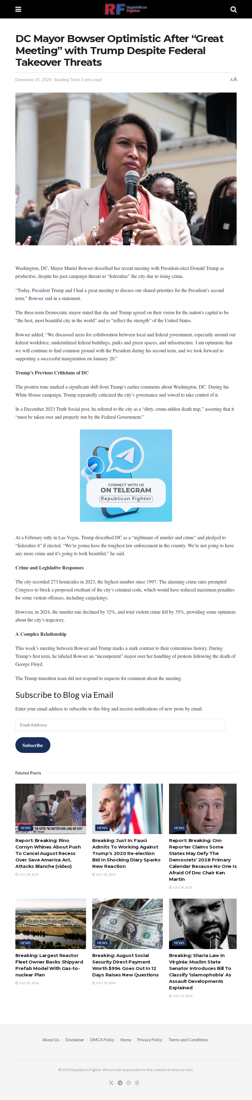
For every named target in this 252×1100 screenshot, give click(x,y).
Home (125, 1039)
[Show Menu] (18, 9)
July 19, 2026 (105, 983)
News (26, 828)
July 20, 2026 (28, 983)
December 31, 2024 (33, 79)
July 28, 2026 (28, 874)
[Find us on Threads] (137, 1083)
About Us (50, 1039)
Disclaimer (74, 1039)
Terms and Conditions (188, 1039)
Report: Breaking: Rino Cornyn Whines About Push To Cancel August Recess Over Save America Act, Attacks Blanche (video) (48, 853)
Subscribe (32, 745)
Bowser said (40, 298)
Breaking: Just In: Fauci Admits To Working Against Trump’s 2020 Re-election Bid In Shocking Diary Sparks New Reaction (126, 853)
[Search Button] (233, 9)
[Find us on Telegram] (120, 1082)
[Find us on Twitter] (111, 1082)
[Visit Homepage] (126, 9)
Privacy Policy (149, 1039)
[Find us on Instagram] (129, 1082)
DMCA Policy (102, 1039)
